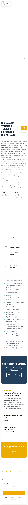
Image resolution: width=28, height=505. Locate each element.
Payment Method (14, 252)
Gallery (14, 237)
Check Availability (14, 493)
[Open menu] (25, 59)
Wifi (11, 259)
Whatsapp (14, 499)
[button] (14, 375)
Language (12, 246)
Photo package (13, 265)
